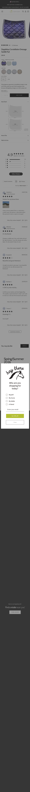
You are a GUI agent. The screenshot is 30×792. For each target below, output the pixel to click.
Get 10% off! (15, 416)
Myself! (11, 395)
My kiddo (12, 401)
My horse (12, 398)
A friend (11, 404)
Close (15, 422)
